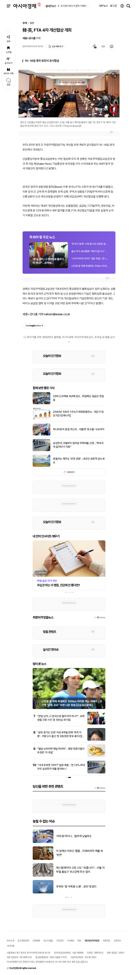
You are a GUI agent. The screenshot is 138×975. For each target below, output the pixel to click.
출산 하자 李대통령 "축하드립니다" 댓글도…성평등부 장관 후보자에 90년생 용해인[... (90, 251)
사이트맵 (10, 945)
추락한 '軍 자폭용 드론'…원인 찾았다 (76, 886)
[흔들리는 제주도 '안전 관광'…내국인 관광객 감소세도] (41, 466)
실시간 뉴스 (50, 6)
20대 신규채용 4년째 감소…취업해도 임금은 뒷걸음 (78, 398)
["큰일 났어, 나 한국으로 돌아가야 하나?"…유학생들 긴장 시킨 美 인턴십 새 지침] (96, 724)
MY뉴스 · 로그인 (108, 5)
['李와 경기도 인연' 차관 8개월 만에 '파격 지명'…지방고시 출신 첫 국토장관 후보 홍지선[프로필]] (96, 740)
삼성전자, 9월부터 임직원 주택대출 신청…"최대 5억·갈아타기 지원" (78, 445)
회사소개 (10, 940)
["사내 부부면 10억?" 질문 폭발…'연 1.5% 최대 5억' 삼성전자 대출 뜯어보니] (96, 773)
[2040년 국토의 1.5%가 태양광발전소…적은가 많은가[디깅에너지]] (41, 419)
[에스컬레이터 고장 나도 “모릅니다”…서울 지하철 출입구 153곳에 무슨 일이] (43, 876)
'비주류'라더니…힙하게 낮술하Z (73, 836)
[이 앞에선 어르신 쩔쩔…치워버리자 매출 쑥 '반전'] (43, 859)
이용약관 (106, 940)
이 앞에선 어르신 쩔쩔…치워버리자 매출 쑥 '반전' (79, 853)
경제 (25, 23)
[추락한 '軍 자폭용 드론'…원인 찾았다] (43, 893)
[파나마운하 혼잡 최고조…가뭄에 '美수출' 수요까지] (41, 435)
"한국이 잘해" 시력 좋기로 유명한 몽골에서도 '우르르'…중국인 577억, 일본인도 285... (90, 243)
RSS (79, 940)
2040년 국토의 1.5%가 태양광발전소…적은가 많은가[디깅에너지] (78, 413)
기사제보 (70, 940)
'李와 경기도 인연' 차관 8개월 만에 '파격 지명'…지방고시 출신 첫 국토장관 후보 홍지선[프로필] (60, 736)
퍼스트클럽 (48, 940)
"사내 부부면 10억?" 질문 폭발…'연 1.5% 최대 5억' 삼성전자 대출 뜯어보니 (90, 258)
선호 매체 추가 (57, 46)
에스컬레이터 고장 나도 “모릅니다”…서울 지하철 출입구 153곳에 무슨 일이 (80, 869)
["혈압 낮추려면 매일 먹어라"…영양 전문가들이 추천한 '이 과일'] (96, 756)
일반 (32, 23)
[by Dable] (99, 788)
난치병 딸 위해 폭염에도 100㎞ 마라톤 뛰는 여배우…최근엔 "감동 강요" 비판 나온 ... (90, 265)
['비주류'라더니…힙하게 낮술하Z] (43, 842)
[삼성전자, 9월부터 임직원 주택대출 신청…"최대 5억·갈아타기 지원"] (41, 450)
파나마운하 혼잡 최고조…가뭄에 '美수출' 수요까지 (78, 429)
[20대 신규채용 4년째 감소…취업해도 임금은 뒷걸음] (41, 403)
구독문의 (59, 940)
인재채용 (36, 940)
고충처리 (117, 940)
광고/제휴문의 (23, 940)
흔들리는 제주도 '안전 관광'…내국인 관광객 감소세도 (78, 460)
